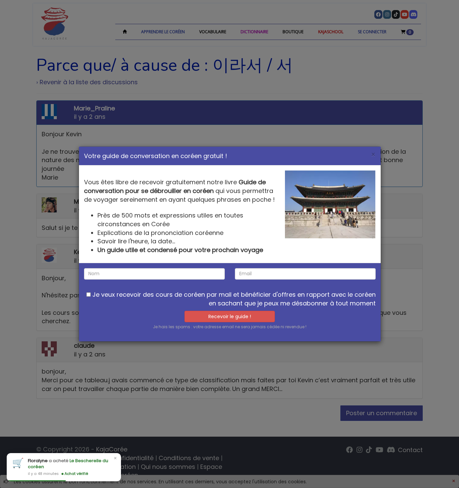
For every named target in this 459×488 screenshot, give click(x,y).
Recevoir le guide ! (229, 316)
